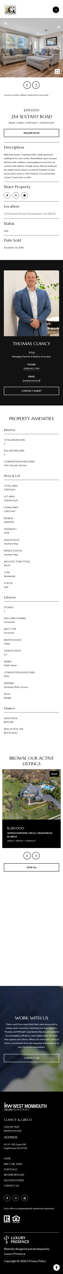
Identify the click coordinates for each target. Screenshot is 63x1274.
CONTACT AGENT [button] (31, 390)
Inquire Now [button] (32, 133)
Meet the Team (13, 1163)
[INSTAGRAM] (16, 1198)
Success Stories (14, 1180)
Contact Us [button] (31, 1058)
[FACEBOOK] (7, 1198)
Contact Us (11, 1185)
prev (27, 85)
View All (31, 867)
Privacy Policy (37, 1261)
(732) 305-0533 (11, 1126)
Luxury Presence (14, 1253)
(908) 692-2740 (31, 368)
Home (7, 1158)
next (36, 85)
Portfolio (10, 1169)
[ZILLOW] (24, 1198)
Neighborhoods (14, 1174)
